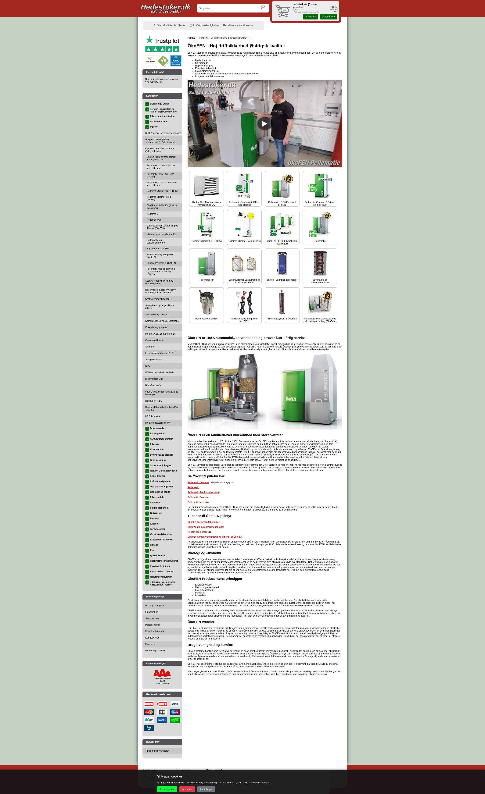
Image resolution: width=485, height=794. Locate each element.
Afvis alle (187, 789)
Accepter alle (167, 789)
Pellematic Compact (198, 497)
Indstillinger (206, 789)
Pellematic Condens (198, 482)
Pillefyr (191, 38)
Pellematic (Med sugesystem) (204, 492)
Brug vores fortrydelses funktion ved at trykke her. (161, 80)
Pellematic (193, 487)
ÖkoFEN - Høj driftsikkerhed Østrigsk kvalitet (223, 38)
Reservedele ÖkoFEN (199, 532)
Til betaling (310, 16)
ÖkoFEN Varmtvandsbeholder (204, 522)
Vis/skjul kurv (328, 16)
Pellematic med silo (198, 502)
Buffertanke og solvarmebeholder (206, 527)
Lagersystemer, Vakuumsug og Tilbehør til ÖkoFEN (215, 537)
